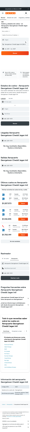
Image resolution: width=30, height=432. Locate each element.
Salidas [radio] (11, 98)
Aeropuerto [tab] (14, 258)
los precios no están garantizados (14, 416)
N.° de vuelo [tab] (5, 258)
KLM (5, 349)
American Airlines (8, 344)
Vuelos (3, 404)
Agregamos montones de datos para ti (13, 424)
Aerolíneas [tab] (6, 331)
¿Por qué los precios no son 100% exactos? (11, 427)
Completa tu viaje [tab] (17, 331)
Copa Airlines (7, 358)
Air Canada (7, 351)
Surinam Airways (8, 356)
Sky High (6, 360)
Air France (6, 353)
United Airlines (8, 362)
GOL (5, 365)
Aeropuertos (9, 404)
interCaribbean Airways (10, 367)
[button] (28, 9)
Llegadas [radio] (3, 98)
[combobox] (16, 109)
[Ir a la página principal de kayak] (10, 13)
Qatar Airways (7, 347)
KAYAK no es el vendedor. (9, 421)
